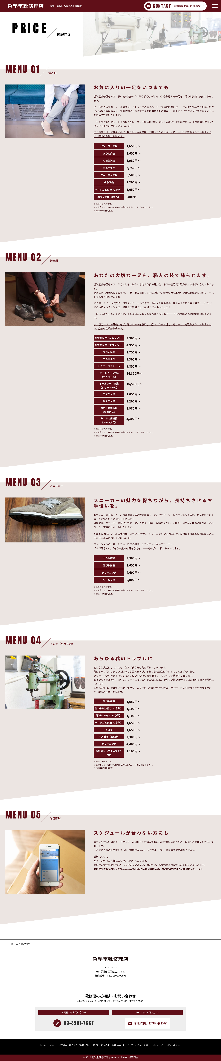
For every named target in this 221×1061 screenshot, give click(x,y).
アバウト (52, 1045)
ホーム (14, 944)
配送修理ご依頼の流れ (79, 1045)
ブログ (129, 1045)
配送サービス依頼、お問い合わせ (108, 1045)
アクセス (154, 1045)
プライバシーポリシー (170, 1045)
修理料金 (63, 1045)
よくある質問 (141, 1045)
